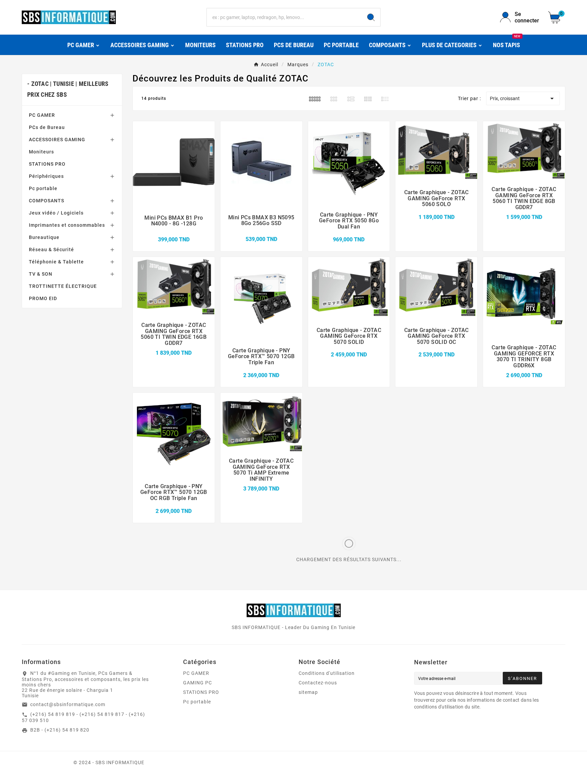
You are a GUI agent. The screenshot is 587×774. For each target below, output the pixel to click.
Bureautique (44, 237)
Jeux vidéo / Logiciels (56, 213)
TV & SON (40, 274)
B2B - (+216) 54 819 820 (59, 730)
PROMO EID (43, 298)
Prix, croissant (523, 98)
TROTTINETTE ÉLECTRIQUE (63, 286)
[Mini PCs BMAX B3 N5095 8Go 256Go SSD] (261, 231)
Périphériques (46, 176)
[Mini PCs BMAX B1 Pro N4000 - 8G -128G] (174, 232)
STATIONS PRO (47, 164)
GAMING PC (197, 682)
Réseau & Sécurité (51, 249)
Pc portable (43, 188)
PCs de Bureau (47, 127)
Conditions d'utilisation (327, 673)
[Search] (371, 17)
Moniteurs (41, 151)
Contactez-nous (318, 682)
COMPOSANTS (46, 200)
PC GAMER (42, 115)
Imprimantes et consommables (67, 225)
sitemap (308, 692)
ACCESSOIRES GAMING (57, 139)
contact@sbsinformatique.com (67, 704)
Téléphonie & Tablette (56, 261)
